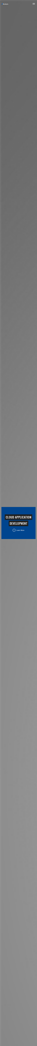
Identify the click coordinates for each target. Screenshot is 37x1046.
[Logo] (5, 4)
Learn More (20, 530)
